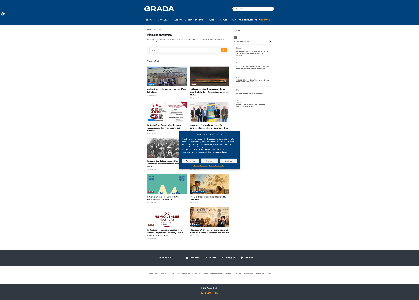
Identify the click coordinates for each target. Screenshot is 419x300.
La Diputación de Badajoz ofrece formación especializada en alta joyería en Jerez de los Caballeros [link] (164, 128)
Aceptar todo (190, 161)
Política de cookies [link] (201, 166)
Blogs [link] (211, 20)
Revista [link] (149, 20)
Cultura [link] (194, 84)
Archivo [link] (178, 20)
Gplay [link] (233, 20)
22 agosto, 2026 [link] (152, 95)
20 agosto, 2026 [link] (152, 169)
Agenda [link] (188, 20)
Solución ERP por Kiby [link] (209, 293)
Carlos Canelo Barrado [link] (198, 191)
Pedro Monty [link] (195, 225)
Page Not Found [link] (156, 29)
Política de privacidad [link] (216, 166)
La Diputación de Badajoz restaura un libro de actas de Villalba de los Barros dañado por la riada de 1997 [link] (209, 92)
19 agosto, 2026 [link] (195, 169)
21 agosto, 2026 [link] (152, 134)
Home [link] (149, 29)
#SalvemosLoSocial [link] (248, 20)
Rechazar (209, 161)
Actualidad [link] (163, 20)
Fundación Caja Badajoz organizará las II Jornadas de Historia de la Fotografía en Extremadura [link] (163, 164)
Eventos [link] (199, 20)
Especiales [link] (222, 20)
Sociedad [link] (151, 84)
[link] (3, 14)
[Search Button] (224, 50)
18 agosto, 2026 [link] (152, 238)
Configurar (228, 161)
